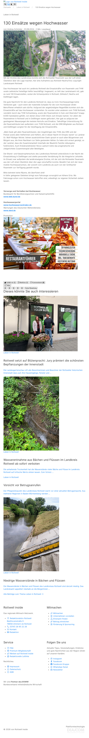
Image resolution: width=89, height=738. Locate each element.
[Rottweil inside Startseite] (15, 1)
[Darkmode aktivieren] (11, 4)
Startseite (7, 7)
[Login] (9, 4)
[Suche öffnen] (5, 4)
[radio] (5, 288)
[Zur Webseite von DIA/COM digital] (76, 730)
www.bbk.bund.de (11, 197)
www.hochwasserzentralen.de (17, 205)
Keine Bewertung (31, 288)
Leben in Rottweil (23, 7)
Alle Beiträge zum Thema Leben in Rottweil (22, 594)
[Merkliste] (7, 4)
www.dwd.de (9, 210)
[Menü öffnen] (14, 4)
